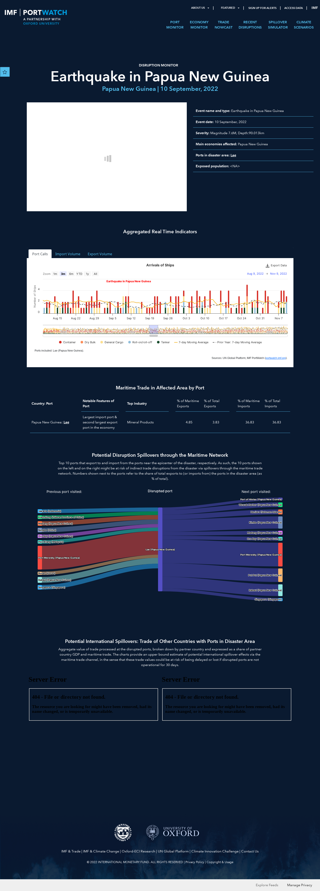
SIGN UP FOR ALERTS (262, 8)
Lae (233, 155)
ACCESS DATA (293, 8)
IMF (315, 8)
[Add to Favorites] (5, 72)
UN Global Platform (173, 851)
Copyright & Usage (220, 862)
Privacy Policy (194, 862)
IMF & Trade (71, 851)
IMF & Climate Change (101, 851)
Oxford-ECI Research (138, 851)
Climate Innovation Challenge (215, 851)
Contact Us (250, 851)
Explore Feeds (267, 885)
